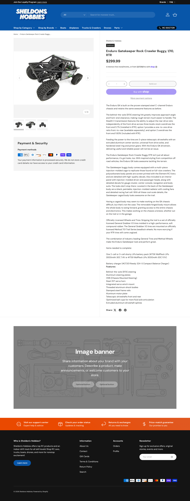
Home (16, 34)
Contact (83, 451)
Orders (116, 446)
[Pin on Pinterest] (125, 310)
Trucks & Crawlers (91, 27)
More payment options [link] (141, 98)
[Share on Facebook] (120, 310)
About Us (84, 446)
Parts (117, 27)
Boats (63, 27)
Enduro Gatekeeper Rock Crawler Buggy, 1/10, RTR (35, 34)
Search (83, 472)
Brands (163, 2)
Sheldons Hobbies (26, 492)
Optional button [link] (83, 384)
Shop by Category (23, 27)
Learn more (42, 2)
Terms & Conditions (89, 461)
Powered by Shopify (40, 492)
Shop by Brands (46, 27)
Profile (116, 451)
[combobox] (108, 15)
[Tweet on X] (114, 310)
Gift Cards (84, 456)
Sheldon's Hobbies (113, 41)
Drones (107, 27)
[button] (175, 15)
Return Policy (86, 466)
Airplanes (74, 27)
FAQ (171, 2)
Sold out (153, 84)
